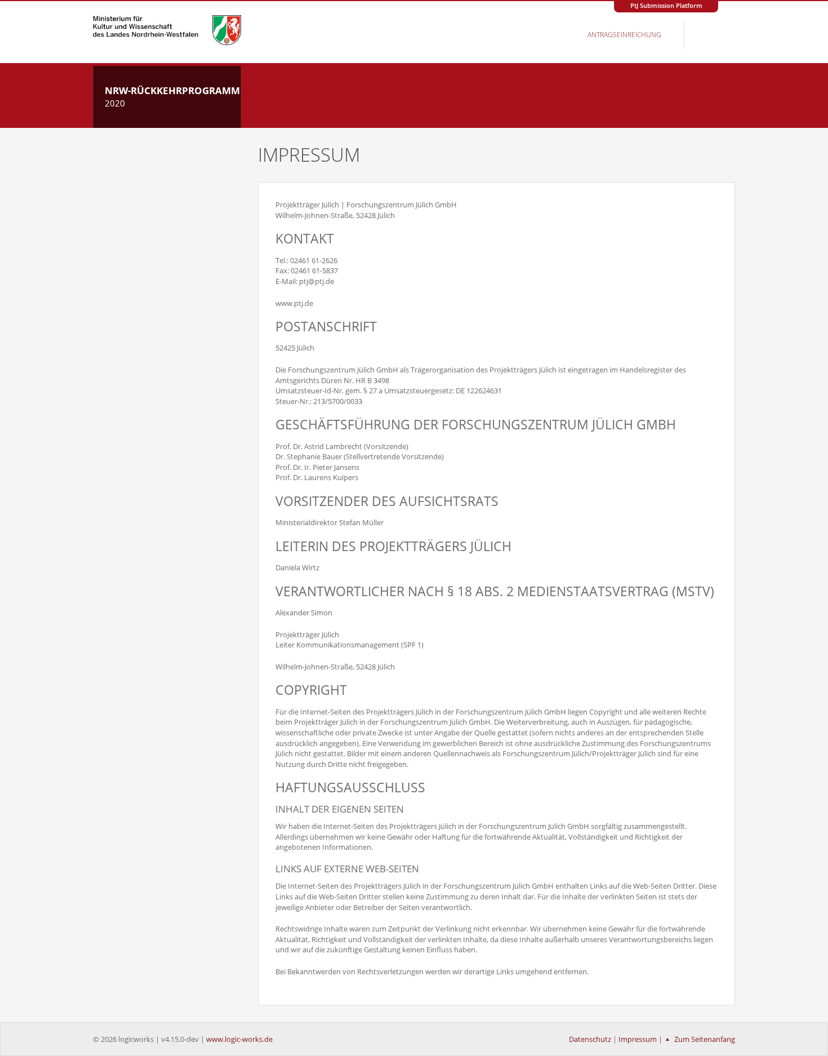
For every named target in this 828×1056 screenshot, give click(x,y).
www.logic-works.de (239, 1039)
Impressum (637, 1039)
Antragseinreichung (624, 34)
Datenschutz (590, 1039)
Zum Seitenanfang (704, 1039)
